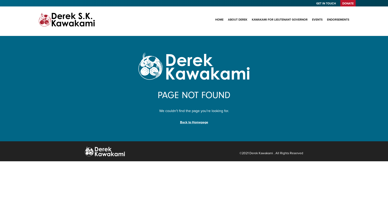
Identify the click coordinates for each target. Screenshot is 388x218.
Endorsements (338, 20)
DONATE (348, 3)
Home (219, 20)
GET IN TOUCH (326, 3)
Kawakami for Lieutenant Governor (280, 20)
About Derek (237, 20)
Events (317, 20)
